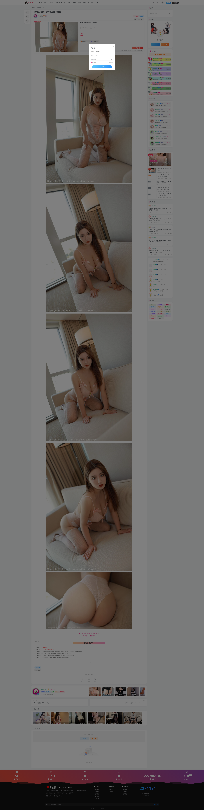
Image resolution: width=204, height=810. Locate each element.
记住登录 (94, 62)
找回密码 (111, 62)
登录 (103, 66)
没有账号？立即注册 (95, 51)
